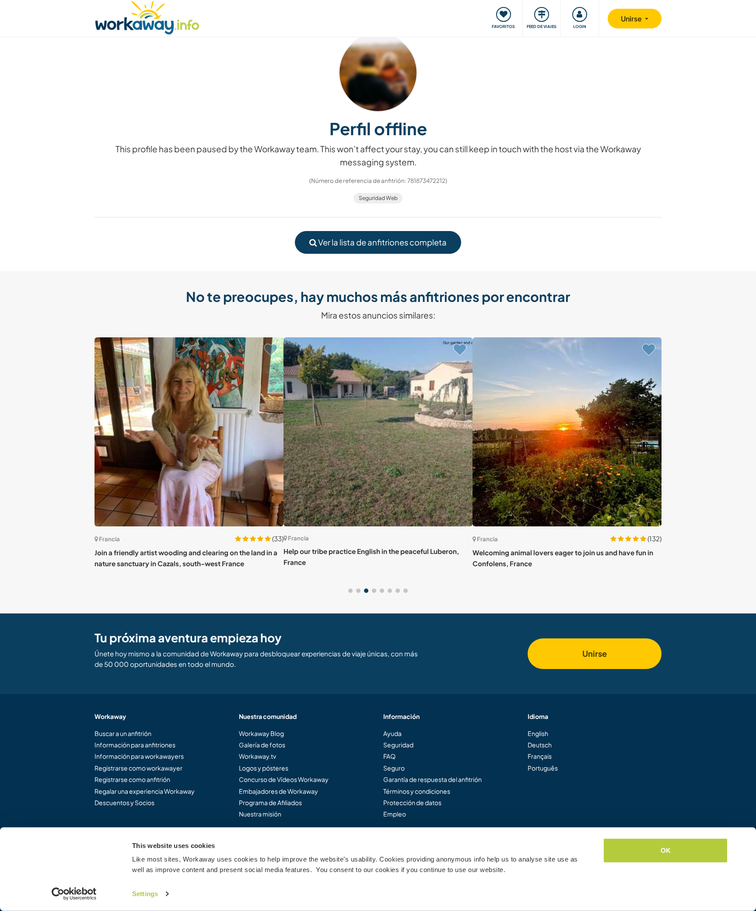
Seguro (394, 768)
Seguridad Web (378, 198)
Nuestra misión (260, 814)
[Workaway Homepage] (147, 16)
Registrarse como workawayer (138, 768)
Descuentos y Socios (124, 802)
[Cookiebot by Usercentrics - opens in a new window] (74, 893)
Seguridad (398, 745)
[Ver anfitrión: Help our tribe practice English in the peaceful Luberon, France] (378, 431)
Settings (145, 893)
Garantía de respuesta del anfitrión (432, 779)
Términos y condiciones (416, 791)
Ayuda (392, 733)
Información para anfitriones (134, 745)
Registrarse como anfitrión (132, 779)
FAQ (389, 756)
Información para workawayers (139, 756)
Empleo (394, 814)
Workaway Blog (261, 733)
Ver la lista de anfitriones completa (382, 242)
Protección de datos (412, 802)
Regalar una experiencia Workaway (144, 791)
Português (543, 768)
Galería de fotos (262, 745)
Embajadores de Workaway (278, 791)
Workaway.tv (257, 756)
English (538, 733)
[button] (350, 591)
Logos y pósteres (263, 768)
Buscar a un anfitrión (122, 733)
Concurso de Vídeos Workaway (284, 779)
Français (540, 756)
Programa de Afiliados (270, 802)
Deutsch (540, 745)
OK (666, 850)
